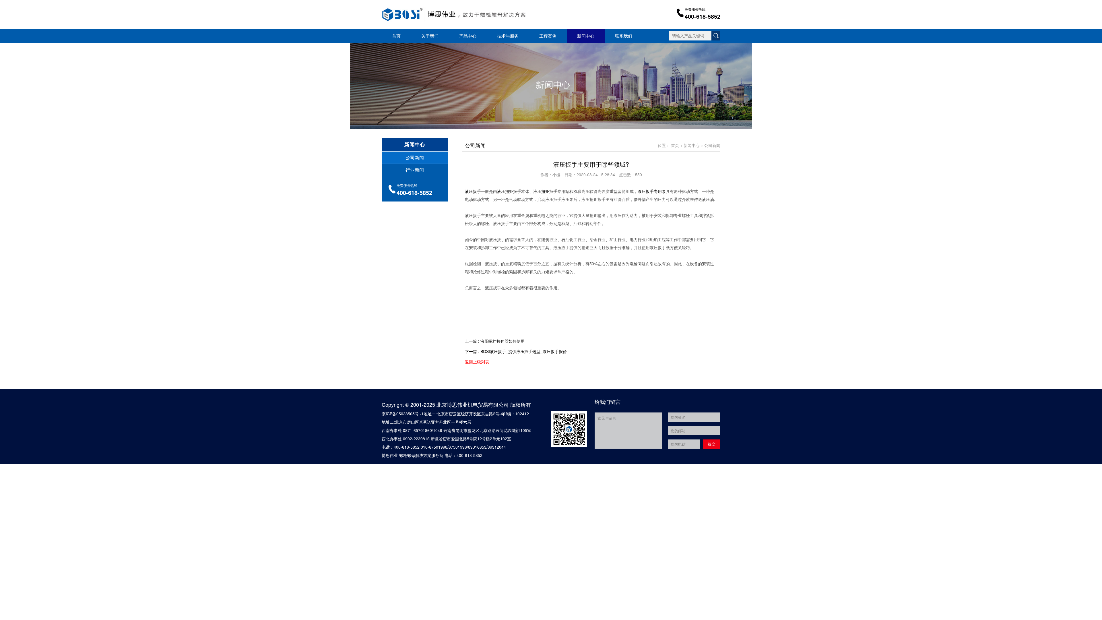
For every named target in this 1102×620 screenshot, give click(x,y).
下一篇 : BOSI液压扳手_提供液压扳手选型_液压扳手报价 (516, 351)
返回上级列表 (477, 362)
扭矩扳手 (549, 191)
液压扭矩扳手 (509, 191)
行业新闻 (415, 169)
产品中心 (467, 36)
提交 (711, 444)
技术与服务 (508, 36)
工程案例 (547, 36)
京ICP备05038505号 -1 (403, 413)
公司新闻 (415, 157)
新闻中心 (585, 36)
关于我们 (430, 36)
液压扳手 (473, 191)
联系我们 (623, 36)
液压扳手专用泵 (652, 191)
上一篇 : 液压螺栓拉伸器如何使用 (495, 341)
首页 (396, 36)
